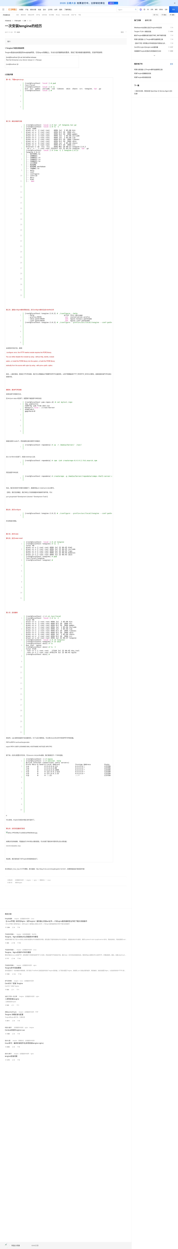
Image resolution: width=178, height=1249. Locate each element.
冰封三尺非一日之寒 (11, 996)
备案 (156, 9)
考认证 (58, 15)
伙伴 (55, 9)
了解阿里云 (67, 9)
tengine (29, 880)
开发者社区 (6, 15)
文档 (152, 9)
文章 (25, 21)
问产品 (38, 15)
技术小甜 (7, 1040)
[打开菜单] (3, 9)
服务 (60, 9)
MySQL (34, 934)
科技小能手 (8, 1027)
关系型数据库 (26, 934)
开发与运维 (18, 21)
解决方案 (33, 9)
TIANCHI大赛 (65, 15)
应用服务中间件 (19, 880)
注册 (166, 9)
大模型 (21, 9)
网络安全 (42, 880)
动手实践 (44, 15)
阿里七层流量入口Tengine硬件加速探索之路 (148, 69)
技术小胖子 (8, 1054)
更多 (171, 64)
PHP (36, 1012)
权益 (39, 9)
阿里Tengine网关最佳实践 (142, 77)
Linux (49, 880)
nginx (35, 880)
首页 (17, 15)
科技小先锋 (16, 1245)
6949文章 (35, 1245)
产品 (26, 9)
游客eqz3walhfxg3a (10, 1012)
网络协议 (21, 1040)
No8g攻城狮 (8, 919)
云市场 (50, 9)
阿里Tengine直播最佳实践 (142, 73)
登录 (173, 9)
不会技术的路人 (9, 934)
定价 (44, 9)
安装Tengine (18, 882)
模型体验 (23, 15)
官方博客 (51, 15)
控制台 (161, 9)
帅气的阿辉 (8, 981)
